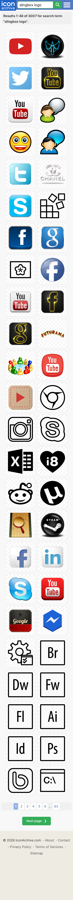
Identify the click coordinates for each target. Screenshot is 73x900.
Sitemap (36, 853)
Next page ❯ (36, 821)
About (49, 840)
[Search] (57, 5)
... (50, 806)
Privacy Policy (20, 847)
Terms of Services (49, 847)
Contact (64, 840)
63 (56, 806)
